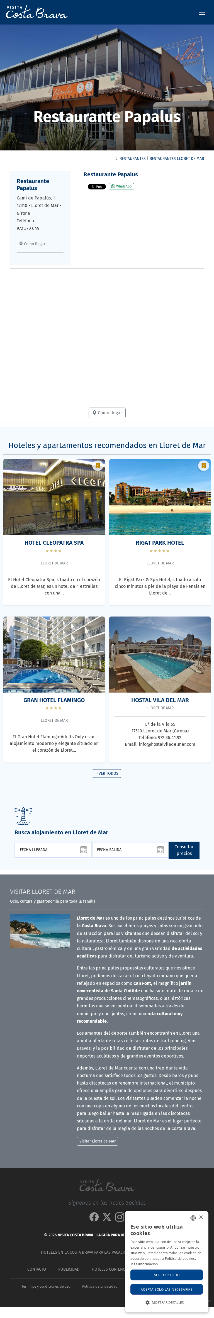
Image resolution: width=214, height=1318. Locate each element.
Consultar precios (184, 850)
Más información (144, 1264)
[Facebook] (94, 1219)
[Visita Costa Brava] (34, 12)
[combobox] (193, 1218)
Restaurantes (132, 158)
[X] (107, 1219)
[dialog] (166, 1261)
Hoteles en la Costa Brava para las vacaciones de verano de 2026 (106, 1252)
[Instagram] (120, 1219)
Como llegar (34, 244)
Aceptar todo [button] (167, 1275)
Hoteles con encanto (113, 1269)
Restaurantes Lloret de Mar (177, 158)
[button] (166, 1302)
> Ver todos (107, 773)
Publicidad (68, 1269)
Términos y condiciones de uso (45, 1286)
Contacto (36, 1269)
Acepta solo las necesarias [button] (167, 1289)
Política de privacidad (100, 1286)
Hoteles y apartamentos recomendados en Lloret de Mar (107, 445)
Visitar (42, 891)
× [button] (201, 1217)
